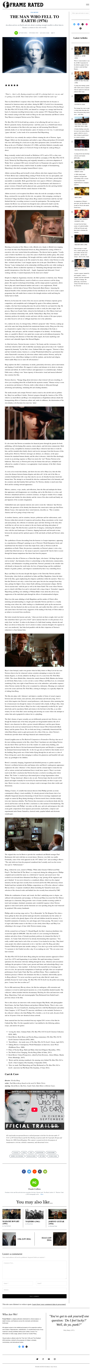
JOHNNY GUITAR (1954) (56, 1222)
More (42, 1194)
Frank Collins (23, 32)
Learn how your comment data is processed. (49, 1304)
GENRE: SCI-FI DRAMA (17, 1156)
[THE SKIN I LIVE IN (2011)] (82, 263)
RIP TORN (42, 1156)
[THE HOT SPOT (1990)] (82, 239)
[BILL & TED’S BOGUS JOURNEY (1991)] (82, 214)
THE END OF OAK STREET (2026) (79, 170)
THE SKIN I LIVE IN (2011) (80, 269)
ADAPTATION (39, 1152)
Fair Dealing (37, 1338)
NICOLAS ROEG (31, 1156)
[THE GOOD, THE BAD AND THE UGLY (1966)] (82, 120)
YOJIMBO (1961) (32, 1221)
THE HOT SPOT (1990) (80, 244)
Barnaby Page (53, 1226)
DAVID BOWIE (51, 1152)
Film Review (34, 12)
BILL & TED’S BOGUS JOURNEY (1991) (81, 220)
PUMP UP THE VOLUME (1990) (81, 82)
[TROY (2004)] (82, 191)
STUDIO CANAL (53, 1156)
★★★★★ (15, 1152)
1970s (24, 1152)
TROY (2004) (78, 197)
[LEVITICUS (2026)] (82, 98)
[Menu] (88, 5)
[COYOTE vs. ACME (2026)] (82, 51)
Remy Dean (30, 1223)
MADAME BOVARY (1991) (10, 1222)
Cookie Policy (32, 1333)
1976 (31, 1152)
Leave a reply (45, 32)
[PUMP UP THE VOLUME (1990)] (82, 75)
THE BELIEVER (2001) (81, 150)
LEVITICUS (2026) (79, 104)
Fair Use (24, 1338)
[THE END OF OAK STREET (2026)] (82, 164)
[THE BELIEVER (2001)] (82, 144)
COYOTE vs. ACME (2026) (79, 57)
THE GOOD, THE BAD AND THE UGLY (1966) (81, 125)
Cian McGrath (7, 1226)
